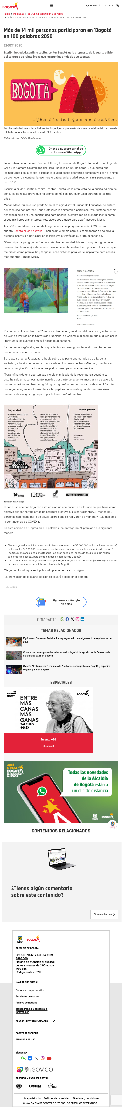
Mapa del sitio (32, 1098)
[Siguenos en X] (36, 1058)
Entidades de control (27, 996)
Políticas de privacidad (56, 1098)
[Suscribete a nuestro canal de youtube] (49, 1058)
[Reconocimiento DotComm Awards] (34, 1086)
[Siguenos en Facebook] (23, 1058)
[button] (62, 620)
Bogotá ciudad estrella (28, 230)
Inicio (7, 14)
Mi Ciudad (18, 14)
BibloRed (11, 587)
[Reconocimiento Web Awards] (52, 1086)
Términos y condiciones (86, 1098)
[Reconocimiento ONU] (19, 1086)
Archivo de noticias (26, 1002)
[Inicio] (10, 6)
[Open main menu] (51, 5)
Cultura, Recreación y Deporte (45, 14)
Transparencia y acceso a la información (31, 1010)
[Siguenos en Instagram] (42, 1058)
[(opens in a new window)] (77, 620)
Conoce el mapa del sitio (30, 990)
